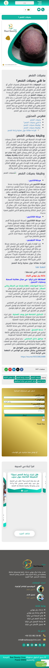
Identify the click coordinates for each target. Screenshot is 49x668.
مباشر (44, 665)
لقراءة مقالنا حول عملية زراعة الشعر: (21, 130)
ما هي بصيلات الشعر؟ (32, 122)
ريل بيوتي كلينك (9, 377)
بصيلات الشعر (35, 120)
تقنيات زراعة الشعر (22, 377)
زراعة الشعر (41, 381)
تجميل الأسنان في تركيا (34, 624)
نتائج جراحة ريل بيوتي (35, 613)
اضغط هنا (40, 267)
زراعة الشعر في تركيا (35, 618)
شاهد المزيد (24, 533)
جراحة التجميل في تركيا (34, 621)
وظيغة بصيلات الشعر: (32, 125)
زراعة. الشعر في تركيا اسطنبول (25, 381)
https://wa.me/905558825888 (33, 356)
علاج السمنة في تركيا (35, 616)
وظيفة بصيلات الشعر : (32, 128)
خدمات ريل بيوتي (37, 610)
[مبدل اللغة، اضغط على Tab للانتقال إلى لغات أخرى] (27, 9)
